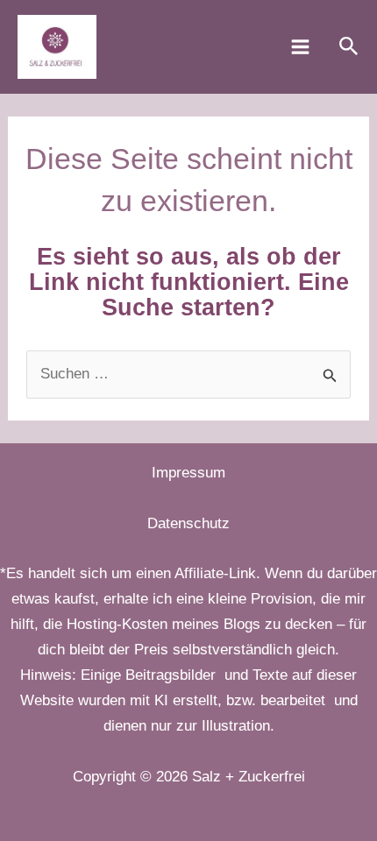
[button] (348, 46)
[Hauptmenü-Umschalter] (300, 46)
